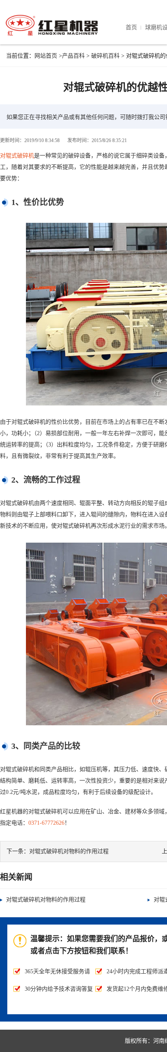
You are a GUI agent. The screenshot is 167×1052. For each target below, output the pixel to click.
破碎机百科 (105, 56)
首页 (131, 27)
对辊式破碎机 (17, 156)
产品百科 (73, 56)
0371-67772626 (46, 823)
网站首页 (45, 56)
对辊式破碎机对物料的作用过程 (69, 851)
